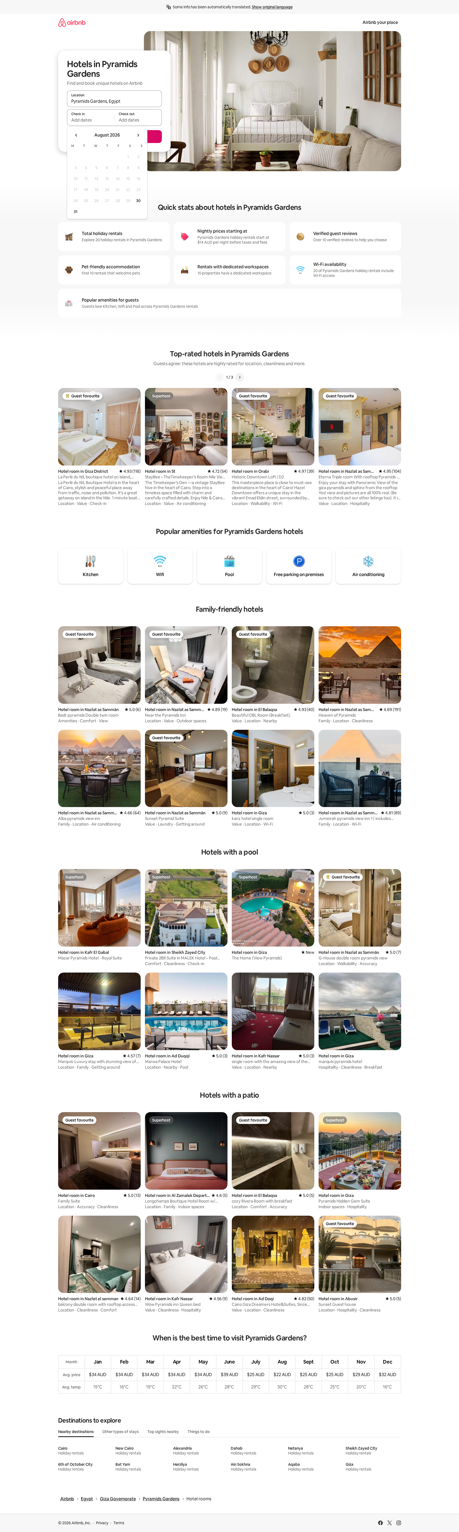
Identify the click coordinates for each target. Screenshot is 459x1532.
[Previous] (219, 377)
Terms (118, 1522)
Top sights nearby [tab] (163, 1431)
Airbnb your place (380, 22)
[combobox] (114, 101)
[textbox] (90, 120)
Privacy (102, 1522)
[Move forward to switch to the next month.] (138, 135)
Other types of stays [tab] (120, 1431)
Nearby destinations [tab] (76, 1431)
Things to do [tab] (199, 1431)
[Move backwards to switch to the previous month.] (76, 135)
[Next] (239, 377)
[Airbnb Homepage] (71, 22)
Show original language (272, 7)
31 (75, 211)
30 (138, 200)
